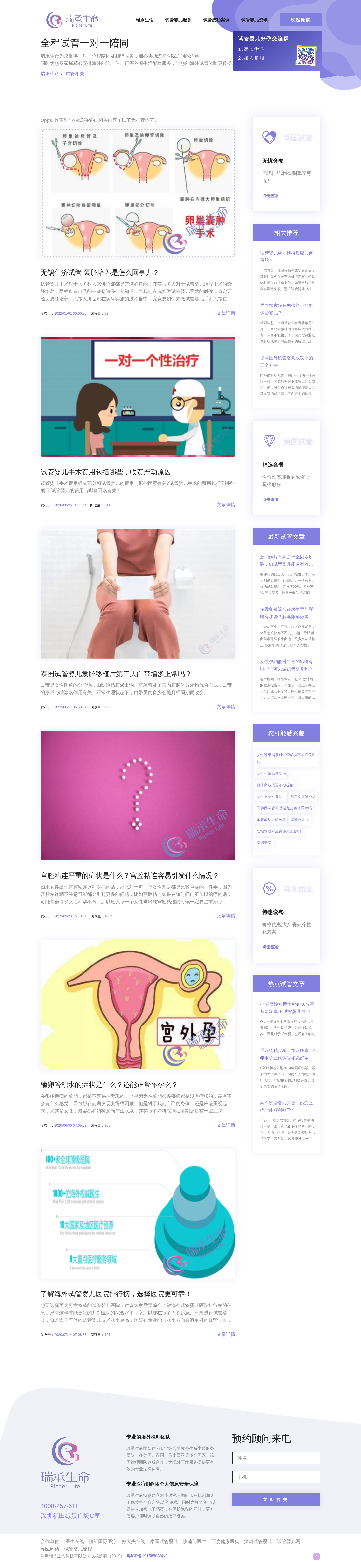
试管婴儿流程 (78, 1548)
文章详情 (226, 313)
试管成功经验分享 (271, 820)
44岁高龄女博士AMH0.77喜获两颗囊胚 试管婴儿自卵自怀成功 (287, 1008)
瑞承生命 (144, 19)
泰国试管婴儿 (164, 1541)
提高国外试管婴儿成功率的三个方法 (286, 361)
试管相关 (75, 73)
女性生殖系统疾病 (271, 773)
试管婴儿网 (288, 1541)
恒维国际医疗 (103, 1541)
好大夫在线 (133, 1541)
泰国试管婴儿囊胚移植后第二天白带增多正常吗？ (116, 674)
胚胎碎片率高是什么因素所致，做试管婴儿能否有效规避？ (286, 561)
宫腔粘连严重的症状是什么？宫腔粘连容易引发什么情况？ (130, 875)
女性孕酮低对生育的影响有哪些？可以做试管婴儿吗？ (286, 665)
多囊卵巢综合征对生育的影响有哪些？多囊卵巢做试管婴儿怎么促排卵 (286, 613)
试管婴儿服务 (178, 19)
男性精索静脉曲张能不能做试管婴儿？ (286, 309)
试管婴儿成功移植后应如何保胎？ (286, 257)
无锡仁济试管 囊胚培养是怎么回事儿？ (100, 272)
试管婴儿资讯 (254, 19)
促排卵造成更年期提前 (275, 785)
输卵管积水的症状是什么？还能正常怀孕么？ (109, 1084)
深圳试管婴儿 (258, 1541)
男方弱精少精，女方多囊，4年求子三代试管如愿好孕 (288, 1054)
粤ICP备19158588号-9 (147, 1556)
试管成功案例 (216, 19)
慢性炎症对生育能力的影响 (279, 831)
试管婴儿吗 (299, 820)
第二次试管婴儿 (303, 796)
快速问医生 (194, 1541)
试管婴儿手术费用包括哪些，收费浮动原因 (106, 472)
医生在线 (74, 1541)
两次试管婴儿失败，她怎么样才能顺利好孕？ (286, 1106)
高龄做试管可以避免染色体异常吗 (284, 808)
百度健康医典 (225, 1541)
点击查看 (270, 196)
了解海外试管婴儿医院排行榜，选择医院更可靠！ (116, 1294)
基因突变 (264, 843)
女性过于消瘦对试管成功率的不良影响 (286, 758)
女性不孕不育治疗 (271, 796)
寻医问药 (50, 1548)
